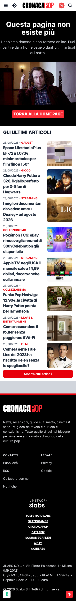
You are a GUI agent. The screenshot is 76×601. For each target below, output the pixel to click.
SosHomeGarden (38, 537)
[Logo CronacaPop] (38, 5)
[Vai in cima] (69, 594)
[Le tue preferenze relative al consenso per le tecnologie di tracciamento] (7, 594)
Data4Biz (38, 532)
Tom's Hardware (38, 515)
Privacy (46, 463)
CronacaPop (38, 526)
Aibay (38, 543)
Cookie (46, 471)
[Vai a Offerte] (61, 5)
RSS (6, 471)
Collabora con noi (16, 478)
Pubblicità (10, 463)
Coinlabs (38, 548)
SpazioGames (38, 521)
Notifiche (10, 486)
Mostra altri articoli (38, 374)
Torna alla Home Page (38, 114)
